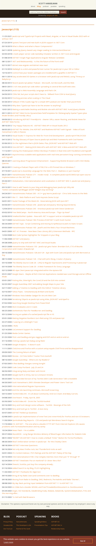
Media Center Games (21, 333)
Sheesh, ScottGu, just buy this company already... (33, 464)
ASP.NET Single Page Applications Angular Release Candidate (38, 58)
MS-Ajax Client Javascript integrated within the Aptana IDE (37, 270)
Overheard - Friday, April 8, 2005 (26, 397)
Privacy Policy (8, 522)
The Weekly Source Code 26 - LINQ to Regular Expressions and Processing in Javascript (49, 262)
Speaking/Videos (41, 522)
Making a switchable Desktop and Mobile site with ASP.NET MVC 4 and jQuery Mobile (48, 109)
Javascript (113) (8, 21)
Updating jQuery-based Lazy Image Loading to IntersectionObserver (41, 50)
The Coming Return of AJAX (24, 352)
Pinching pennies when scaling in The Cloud (31, 98)
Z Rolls (15, 326)
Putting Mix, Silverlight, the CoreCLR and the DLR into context (38, 280)
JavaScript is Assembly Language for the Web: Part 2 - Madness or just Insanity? (46, 171)
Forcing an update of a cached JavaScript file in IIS (33, 314)
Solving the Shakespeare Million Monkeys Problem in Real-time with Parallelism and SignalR (51, 151)
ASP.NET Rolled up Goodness (24, 412)
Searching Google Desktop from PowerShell (31, 303)
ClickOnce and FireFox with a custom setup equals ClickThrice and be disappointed (47, 348)
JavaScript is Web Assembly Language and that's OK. (34, 90)
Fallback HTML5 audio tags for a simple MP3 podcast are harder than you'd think (46, 102)
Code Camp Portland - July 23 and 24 (27, 367)
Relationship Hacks (58, 529)
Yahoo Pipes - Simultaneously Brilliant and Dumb (33, 291)
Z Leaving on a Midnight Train (25, 322)
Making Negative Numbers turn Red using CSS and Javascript (38, 318)
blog (39, 6)
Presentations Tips (41, 525)
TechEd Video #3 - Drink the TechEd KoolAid (31, 401)
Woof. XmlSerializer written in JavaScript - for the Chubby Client (39, 441)
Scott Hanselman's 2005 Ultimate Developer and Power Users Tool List (42, 382)
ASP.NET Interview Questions (25, 445)
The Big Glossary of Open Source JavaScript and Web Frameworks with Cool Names (47, 139)
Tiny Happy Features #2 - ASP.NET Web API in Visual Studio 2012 (40, 125)
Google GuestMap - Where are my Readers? (31, 360)
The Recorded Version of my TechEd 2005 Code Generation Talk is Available (44, 378)
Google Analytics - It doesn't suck (26, 344)
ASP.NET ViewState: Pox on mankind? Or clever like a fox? (36, 460)
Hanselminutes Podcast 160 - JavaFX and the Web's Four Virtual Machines (43, 227)
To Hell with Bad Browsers (23, 497)
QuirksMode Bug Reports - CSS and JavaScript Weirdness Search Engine (43, 420)
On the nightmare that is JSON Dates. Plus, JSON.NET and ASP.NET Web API (44, 143)
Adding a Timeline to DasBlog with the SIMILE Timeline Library (39, 288)
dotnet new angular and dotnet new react (30, 65)
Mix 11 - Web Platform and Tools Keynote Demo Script (35, 197)
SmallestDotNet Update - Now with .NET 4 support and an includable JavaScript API (47, 216)
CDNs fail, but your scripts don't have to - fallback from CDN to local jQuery (44, 94)
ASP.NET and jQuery (21, 239)
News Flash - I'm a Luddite (23, 430)
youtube (54, 6)
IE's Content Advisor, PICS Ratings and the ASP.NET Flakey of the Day (41, 453)
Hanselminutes (21, 522)
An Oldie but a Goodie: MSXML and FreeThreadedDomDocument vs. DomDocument (47, 487)
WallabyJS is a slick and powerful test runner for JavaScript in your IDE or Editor (45, 69)
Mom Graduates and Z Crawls (24, 307)
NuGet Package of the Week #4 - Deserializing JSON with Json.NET (40, 201)
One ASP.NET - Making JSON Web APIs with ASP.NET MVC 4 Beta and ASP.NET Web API (49, 147)
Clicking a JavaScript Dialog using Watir (28, 341)
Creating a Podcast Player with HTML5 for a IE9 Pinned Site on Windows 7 (43, 167)
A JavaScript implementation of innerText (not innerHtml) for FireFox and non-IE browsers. (51, 416)
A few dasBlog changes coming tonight (28, 363)
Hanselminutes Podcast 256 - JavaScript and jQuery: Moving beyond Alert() (44, 205)
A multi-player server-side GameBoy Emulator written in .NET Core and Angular (46, 54)
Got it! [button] (82, 541)
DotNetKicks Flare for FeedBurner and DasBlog (32, 310)
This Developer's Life (23, 525)
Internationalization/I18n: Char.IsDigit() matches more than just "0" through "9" (46, 457)
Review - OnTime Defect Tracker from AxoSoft (32, 356)
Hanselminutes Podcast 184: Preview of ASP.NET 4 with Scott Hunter (41, 220)
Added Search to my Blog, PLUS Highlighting (31, 468)
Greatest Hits (8, 525)
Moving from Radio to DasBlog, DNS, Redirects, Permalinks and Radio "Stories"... (46, 479)
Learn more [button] (8, 542)
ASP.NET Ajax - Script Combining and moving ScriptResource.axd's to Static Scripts (47, 223)
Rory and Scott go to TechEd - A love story (30, 409)
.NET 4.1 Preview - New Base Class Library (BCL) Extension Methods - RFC (43, 231)
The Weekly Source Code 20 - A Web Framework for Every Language (41, 266)
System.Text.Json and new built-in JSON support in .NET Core (38, 42)
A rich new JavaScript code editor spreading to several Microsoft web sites (43, 86)
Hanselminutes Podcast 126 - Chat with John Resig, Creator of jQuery (41, 259)
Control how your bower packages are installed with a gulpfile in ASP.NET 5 (44, 73)
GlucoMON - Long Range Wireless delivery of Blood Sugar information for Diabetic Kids (49, 434)
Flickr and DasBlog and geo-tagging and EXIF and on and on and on (40, 337)
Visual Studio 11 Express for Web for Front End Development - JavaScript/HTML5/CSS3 (49, 135)
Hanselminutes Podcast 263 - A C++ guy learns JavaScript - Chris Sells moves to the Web (49, 193)
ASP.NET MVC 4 (56, 525)
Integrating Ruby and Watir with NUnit (28, 371)
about (33, 6)
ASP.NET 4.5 (55, 522)
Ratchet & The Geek (23, 529)
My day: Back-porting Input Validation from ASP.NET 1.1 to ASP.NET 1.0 (42, 483)
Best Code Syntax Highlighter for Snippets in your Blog (35, 235)
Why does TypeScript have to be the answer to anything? (36, 105)
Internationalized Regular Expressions (28, 386)
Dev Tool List (8, 529)
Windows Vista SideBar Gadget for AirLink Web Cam (34, 295)
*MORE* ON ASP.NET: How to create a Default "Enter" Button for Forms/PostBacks (47, 438)
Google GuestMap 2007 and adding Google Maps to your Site (38, 284)
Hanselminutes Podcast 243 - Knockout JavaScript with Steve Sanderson (43, 208)
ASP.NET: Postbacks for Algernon (26, 472)
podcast (46, 6)
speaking (62, 6)
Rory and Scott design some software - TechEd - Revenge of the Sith (41, 405)
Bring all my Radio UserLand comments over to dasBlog (35, 475)
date (56, 15)
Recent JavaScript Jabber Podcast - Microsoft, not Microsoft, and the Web (43, 83)
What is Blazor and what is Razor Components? (32, 46)
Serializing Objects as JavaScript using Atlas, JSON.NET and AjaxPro (40, 299)
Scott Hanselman (48, 3)
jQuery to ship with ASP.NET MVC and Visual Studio (34, 242)
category (49, 15)
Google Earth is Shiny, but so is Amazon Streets (32, 375)
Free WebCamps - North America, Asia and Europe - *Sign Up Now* (41, 212)
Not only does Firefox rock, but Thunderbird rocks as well (36, 449)
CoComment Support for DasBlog (26, 329)
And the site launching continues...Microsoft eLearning (35, 390)
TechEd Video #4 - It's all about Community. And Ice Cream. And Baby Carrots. (45, 394)
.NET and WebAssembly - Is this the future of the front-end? (38, 61)
